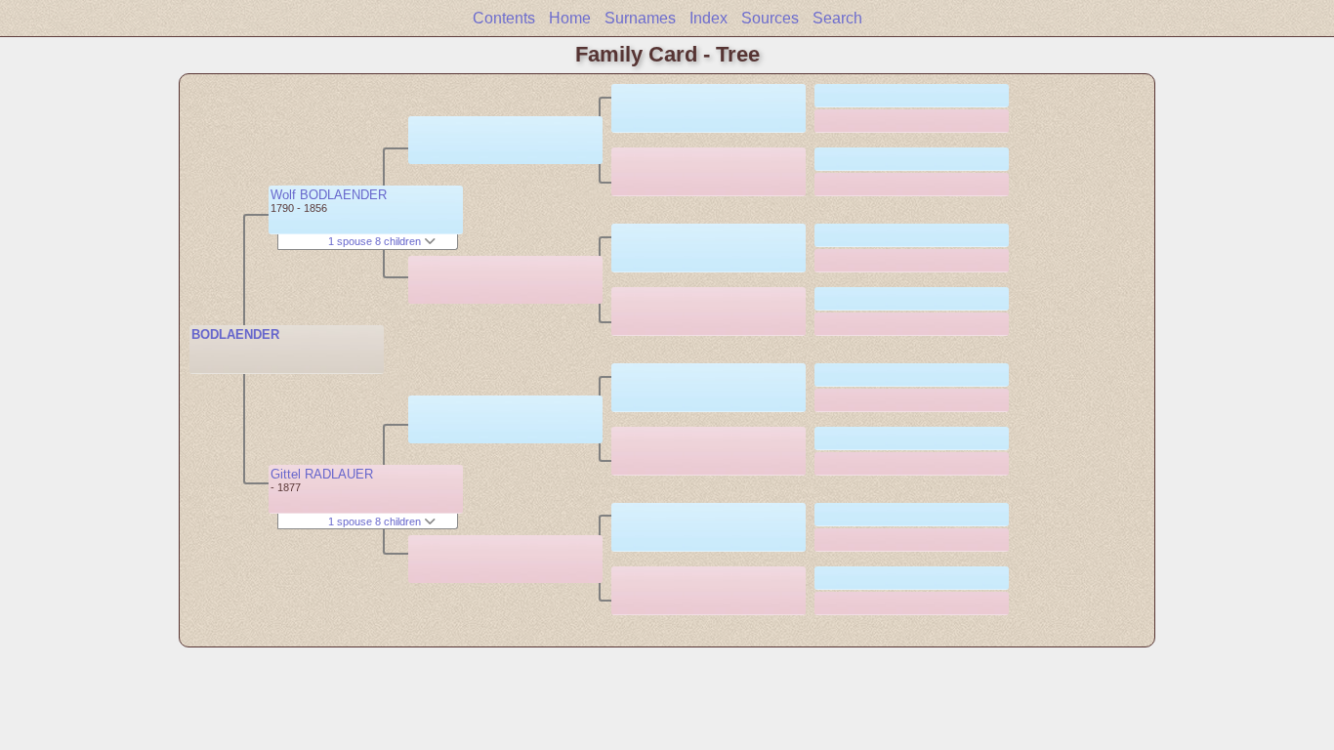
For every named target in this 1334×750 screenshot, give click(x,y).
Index (708, 18)
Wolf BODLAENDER (329, 195)
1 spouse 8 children (376, 241)
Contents (504, 18)
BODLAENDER (235, 334)
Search (837, 18)
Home (570, 18)
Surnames (640, 18)
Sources (770, 18)
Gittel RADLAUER (322, 474)
